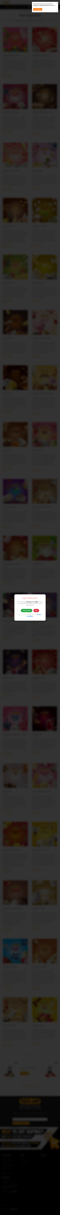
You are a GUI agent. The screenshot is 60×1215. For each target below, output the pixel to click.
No (36, 610)
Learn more (38, 9)
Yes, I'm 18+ (26, 610)
